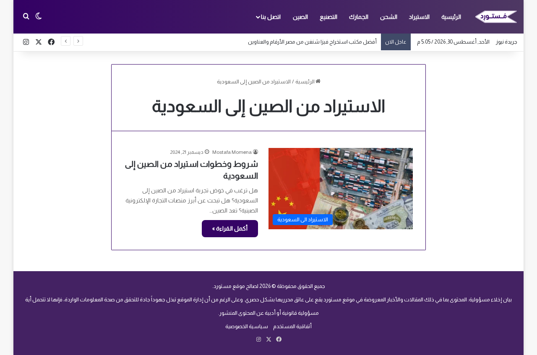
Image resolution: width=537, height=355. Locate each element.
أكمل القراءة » (230, 228)
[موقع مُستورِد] (496, 16)
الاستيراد (419, 16)
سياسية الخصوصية (246, 326)
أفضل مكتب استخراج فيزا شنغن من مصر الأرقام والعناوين (312, 42)
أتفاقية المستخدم (292, 326)
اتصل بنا (271, 16)
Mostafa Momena (232, 152)
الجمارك (358, 16)
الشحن (388, 16)
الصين (300, 16)
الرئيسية (451, 16)
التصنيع (328, 16)
